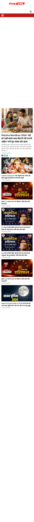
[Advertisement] (17, 39)
